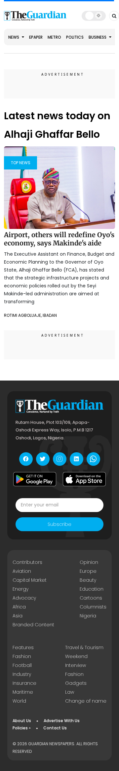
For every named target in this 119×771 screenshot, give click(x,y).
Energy (20, 589)
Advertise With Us (62, 720)
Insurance (24, 683)
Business (98, 37)
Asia (17, 615)
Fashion (22, 656)
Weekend (76, 656)
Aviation (22, 571)
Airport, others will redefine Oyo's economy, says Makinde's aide (59, 239)
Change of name (85, 701)
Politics (75, 37)
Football (22, 665)
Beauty (88, 580)
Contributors (27, 562)
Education (91, 589)
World (19, 701)
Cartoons (91, 598)
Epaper (36, 37)
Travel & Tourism (84, 647)
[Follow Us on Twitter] (43, 459)
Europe (88, 571)
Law (69, 692)
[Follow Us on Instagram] (59, 459)
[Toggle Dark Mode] (93, 15)
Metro (54, 37)
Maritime (23, 692)
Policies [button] (20, 728)
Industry (22, 674)
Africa (19, 607)
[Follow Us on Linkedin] (76, 459)
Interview (75, 665)
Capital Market (30, 580)
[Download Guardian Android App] (34, 479)
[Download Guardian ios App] (84, 479)
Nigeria (88, 615)
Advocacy (24, 598)
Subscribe (59, 524)
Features (23, 647)
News (14, 37)
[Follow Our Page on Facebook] (26, 459)
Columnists (93, 607)
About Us (22, 720)
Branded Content (33, 624)
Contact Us (55, 728)
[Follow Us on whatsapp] (93, 459)
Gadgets (76, 683)
